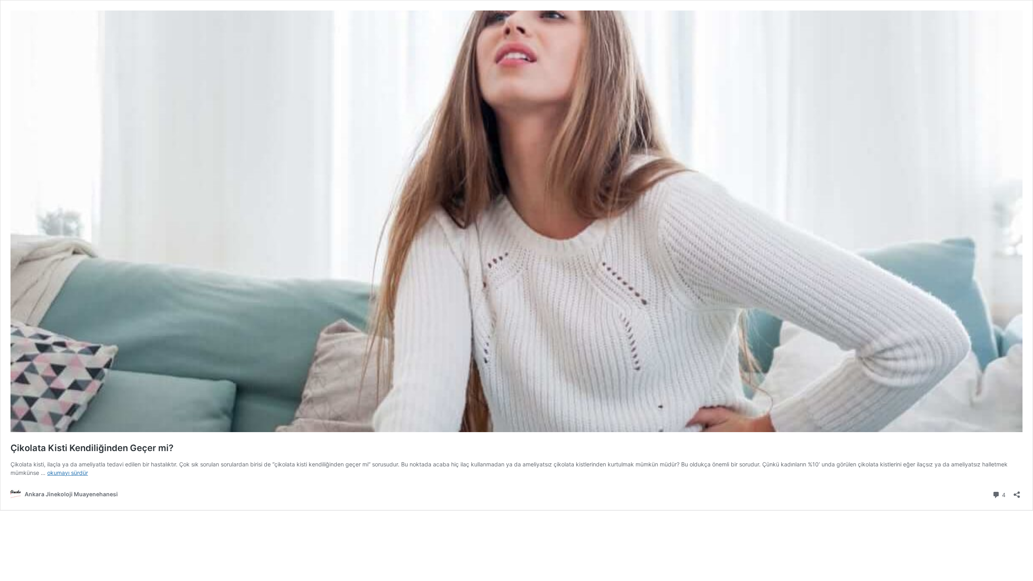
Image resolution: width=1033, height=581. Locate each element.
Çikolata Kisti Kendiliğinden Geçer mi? (92, 448)
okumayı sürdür (67, 472)
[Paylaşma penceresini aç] (1017, 492)
